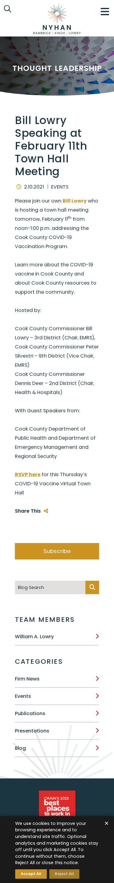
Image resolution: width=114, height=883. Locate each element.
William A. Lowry (34, 636)
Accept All (31, 874)
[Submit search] (92, 587)
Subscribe (57, 551)
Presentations (32, 730)
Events (23, 696)
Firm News (27, 678)
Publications (30, 713)
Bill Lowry (75, 200)
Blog (20, 748)
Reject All (64, 874)
